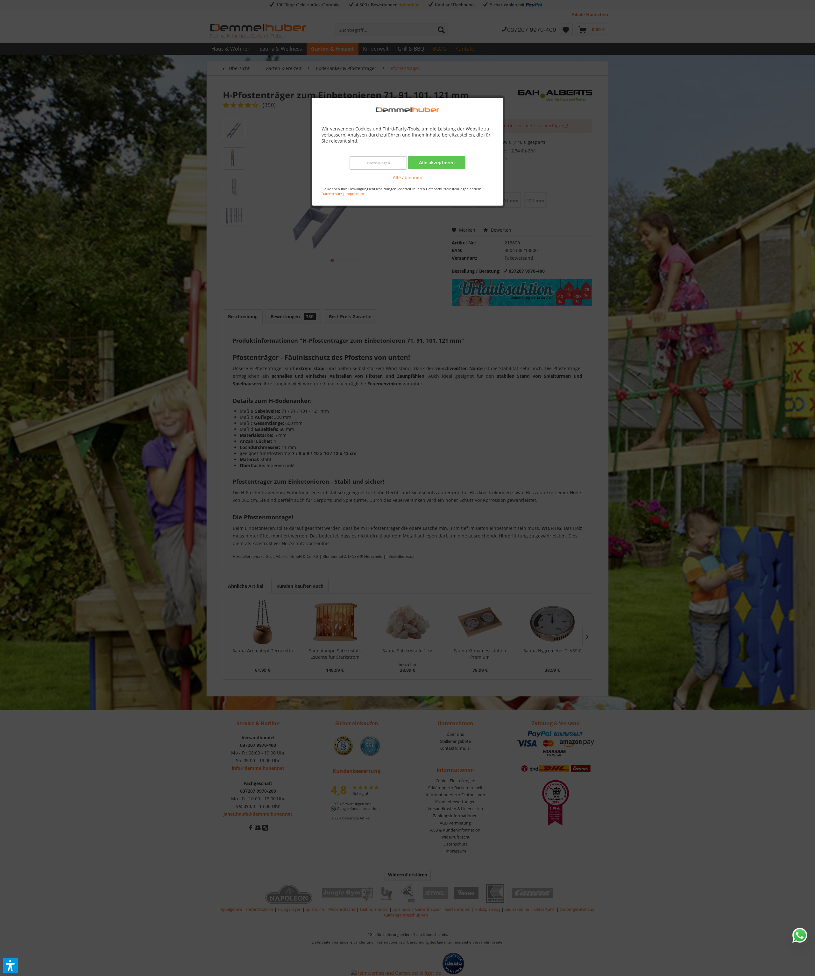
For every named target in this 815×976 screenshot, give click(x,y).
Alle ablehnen (407, 177)
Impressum (355, 193)
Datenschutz (332, 193)
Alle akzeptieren (437, 162)
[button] (10, 965)
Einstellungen (378, 162)
